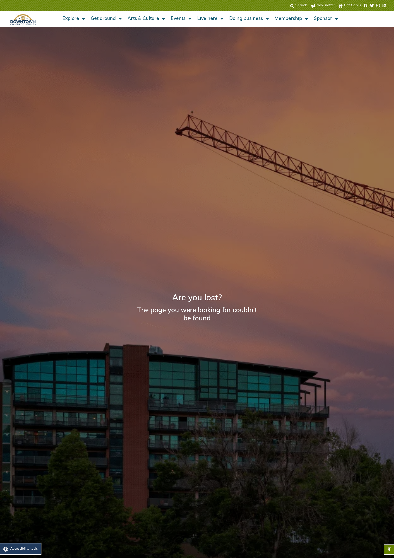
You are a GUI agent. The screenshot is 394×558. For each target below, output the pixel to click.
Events (178, 18)
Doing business (246, 18)
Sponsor (323, 18)
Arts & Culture (143, 18)
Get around (103, 18)
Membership (288, 18)
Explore (70, 18)
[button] (374, 5)
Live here (207, 18)
